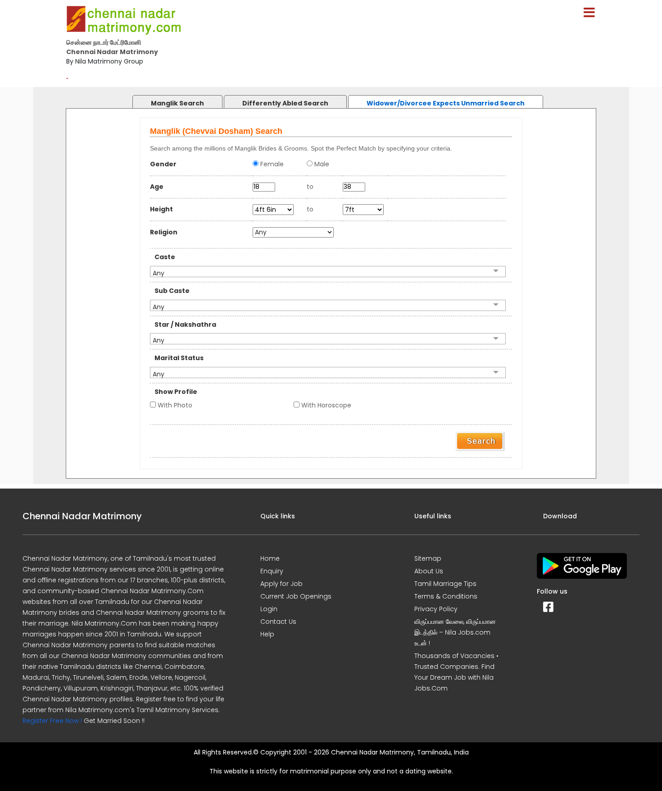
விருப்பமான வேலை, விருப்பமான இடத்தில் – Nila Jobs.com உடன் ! (455, 632)
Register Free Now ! (52, 720)
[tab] (168, 99)
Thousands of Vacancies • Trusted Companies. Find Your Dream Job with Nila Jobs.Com (456, 672)
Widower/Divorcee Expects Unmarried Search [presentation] (446, 103)
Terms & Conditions (445, 596)
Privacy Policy (436, 608)
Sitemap (427, 558)
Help (267, 634)
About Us (428, 571)
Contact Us (278, 621)
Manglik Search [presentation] (177, 103)
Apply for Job (281, 583)
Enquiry (271, 571)
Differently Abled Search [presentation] (285, 103)
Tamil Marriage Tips (445, 583)
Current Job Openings (295, 596)
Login (268, 608)
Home (270, 558)
